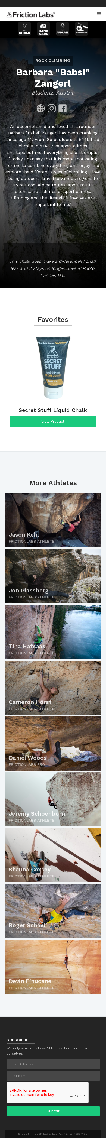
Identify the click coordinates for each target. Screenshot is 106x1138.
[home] (29, 13)
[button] (99, 14)
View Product (52, 421)
